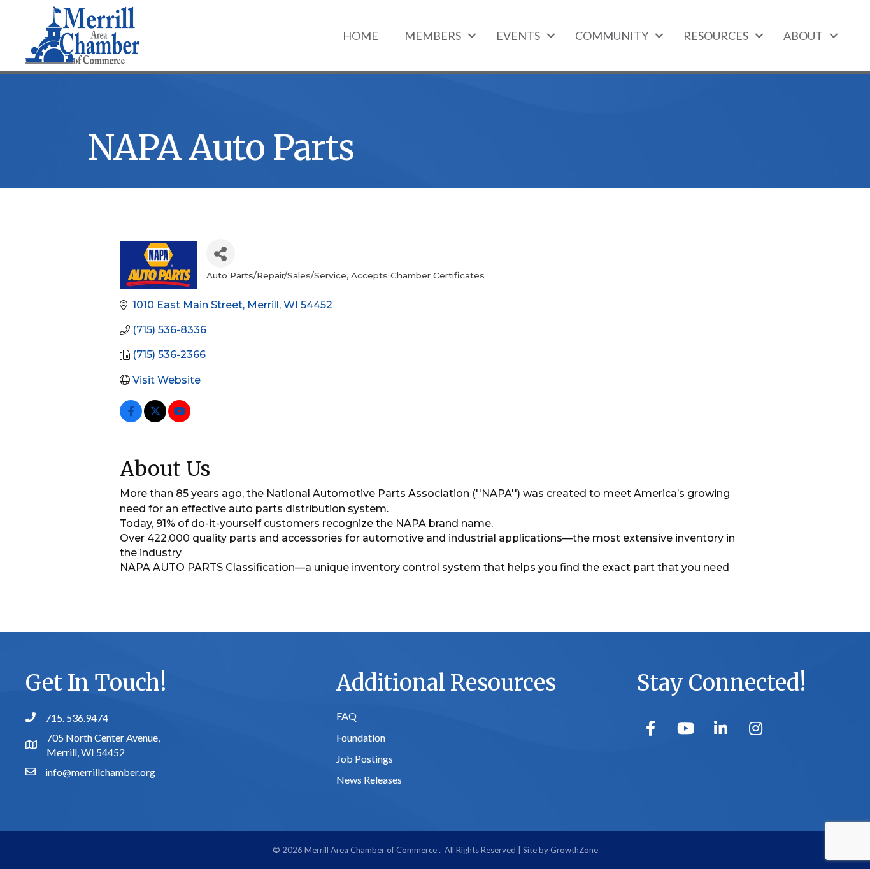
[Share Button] (220, 253)
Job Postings (364, 758)
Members (432, 36)
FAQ (346, 716)
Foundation (360, 737)
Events (518, 36)
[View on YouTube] (179, 419)
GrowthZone (574, 850)
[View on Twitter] (155, 419)
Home (360, 36)
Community (611, 36)
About (803, 36)
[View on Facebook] (131, 419)
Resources (715, 36)
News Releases (369, 779)
